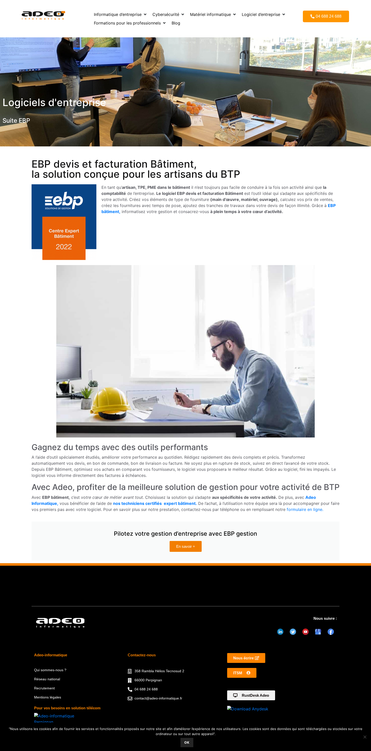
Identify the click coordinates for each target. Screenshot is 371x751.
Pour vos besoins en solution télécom (67, 708)
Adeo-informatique (50, 655)
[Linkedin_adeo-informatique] (280, 631)
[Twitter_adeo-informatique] (292, 631)
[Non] (364, 736)
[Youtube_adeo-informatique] (305, 631)
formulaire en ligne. (305, 509)
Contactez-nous (142, 655)
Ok (187, 742)
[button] (120, 14)
